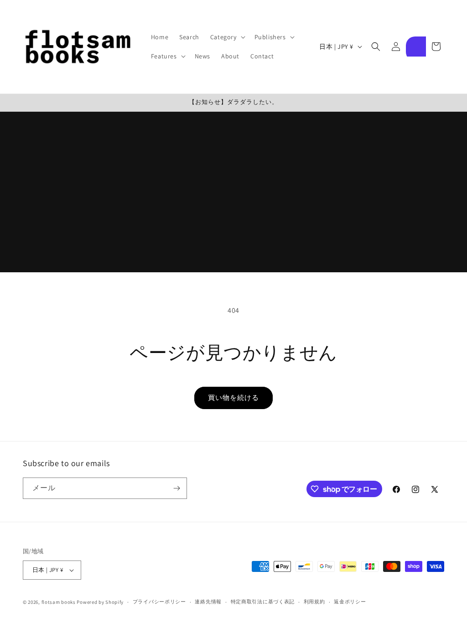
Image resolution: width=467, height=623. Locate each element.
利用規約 (314, 601)
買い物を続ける (233, 397)
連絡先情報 (208, 601)
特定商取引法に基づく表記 (263, 601)
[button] (227, 37)
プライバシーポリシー (159, 601)
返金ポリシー (350, 601)
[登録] (176, 488)
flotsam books (59, 602)
